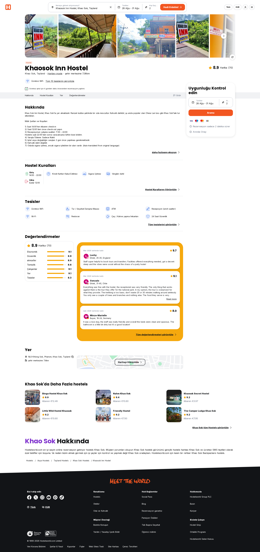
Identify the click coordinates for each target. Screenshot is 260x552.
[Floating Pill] (223, 36)
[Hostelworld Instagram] (42, 497)
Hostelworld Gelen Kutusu (202, 539)
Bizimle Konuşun (100, 525)
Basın (192, 504)
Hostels (96, 497)
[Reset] (110, 7)
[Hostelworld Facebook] (29, 497)
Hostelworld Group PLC (200, 497)
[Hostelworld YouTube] (49, 497)
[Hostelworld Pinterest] (55, 497)
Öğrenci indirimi (149, 532)
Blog (144, 504)
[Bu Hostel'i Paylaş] (232, 57)
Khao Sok (30, 73)
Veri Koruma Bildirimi (36, 546)
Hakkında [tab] (29, 95)
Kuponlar (71, 546)
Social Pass (147, 497)
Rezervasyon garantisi (152, 511)
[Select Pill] (245, 7)
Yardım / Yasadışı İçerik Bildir (106, 532)
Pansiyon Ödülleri (150, 518)
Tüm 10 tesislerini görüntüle (60, 81)
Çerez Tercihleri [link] (130, 546)
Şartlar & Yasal (56, 546)
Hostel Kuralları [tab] (46, 95)
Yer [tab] (61, 95)
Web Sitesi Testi (96, 546)
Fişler (82, 546)
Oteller (96, 504)
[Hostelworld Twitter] (36, 497)
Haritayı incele (55, 73)
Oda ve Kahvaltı (100, 511)
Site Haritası (113, 546)
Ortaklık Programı (198, 532)
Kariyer (193, 511)
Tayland (41, 73)
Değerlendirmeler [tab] (77, 95)
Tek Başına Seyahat (151, 525)
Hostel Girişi (195, 525)
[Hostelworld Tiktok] (62, 497)
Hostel (28, 63)
